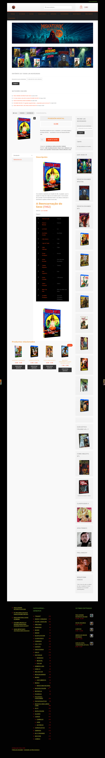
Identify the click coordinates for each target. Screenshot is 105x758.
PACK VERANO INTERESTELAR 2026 (22, 95)
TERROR (22, 113)
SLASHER (37, 714)
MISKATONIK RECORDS (43, 685)
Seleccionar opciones (18, 367)
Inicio (15, 113)
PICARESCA (38, 694)
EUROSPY (38, 646)
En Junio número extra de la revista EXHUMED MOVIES (26, 98)
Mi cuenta (22, 14)
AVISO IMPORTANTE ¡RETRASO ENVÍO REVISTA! (25, 105)
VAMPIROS (38, 730)
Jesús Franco (77, 14)
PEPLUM (39, 663)
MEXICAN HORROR (40, 674)
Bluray (32, 14)
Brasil (59, 147)
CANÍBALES (40, 719)
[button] (34, 118)
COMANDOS (38, 641)
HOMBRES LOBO (39, 666)
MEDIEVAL (40, 660)
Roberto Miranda (63, 149)
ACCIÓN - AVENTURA (41, 621)
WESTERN (38, 736)
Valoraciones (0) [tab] (18, 159)
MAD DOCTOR (39, 671)
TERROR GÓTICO (40, 727)
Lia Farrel (44, 229)
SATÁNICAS (30, 113)
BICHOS (37, 630)
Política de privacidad (17, 749)
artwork (53, 14)
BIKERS (37, 633)
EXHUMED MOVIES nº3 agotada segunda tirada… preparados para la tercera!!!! (32, 103)
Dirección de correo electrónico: (19, 79)
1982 (46, 147)
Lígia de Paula (45, 243)
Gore (62, 147)
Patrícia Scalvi (55, 149)
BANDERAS (38, 627)
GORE (38, 722)
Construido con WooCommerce (31, 749)
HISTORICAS (38, 655)
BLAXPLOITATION (40, 635)
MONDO (37, 677)
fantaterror (64, 14)
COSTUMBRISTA (41, 680)
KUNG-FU (37, 669)
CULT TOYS (38, 644)
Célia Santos (45, 239)
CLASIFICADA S (39, 638)
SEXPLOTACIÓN (56, 146)
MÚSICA (37, 683)
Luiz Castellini (47, 149)
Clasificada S (42, 14)
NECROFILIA (38, 691)
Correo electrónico (93, 1)
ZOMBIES (37, 739)
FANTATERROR (39, 649)
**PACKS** (38, 616)
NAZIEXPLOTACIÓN (40, 688)
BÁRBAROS (40, 658)
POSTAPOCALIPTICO (41, 701)
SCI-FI (36, 708)
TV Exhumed (11, 18)
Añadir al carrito (53, 139)
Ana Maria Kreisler (52, 147)
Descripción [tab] (16, 155)
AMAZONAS (38, 624)
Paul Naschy (89, 14)
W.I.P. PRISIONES (40, 733)
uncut (69, 149)
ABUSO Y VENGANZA (41, 619)
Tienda (13, 14)
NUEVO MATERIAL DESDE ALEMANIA (22, 100)
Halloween (67, 147)
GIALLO (37, 652)
